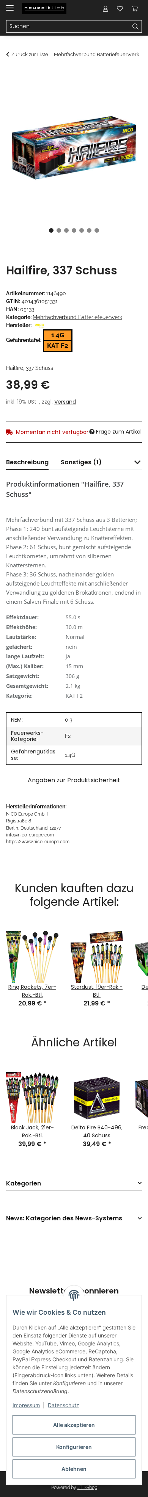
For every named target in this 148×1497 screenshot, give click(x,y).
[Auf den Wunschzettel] (126, 93)
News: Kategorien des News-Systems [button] (64, 1219)
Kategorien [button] (23, 1184)
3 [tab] (66, 230)
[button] (105, 8)
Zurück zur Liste (29, 54)
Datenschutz (63, 1405)
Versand (65, 402)
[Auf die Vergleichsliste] (106, 93)
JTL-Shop (87, 1487)
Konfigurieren (74, 1447)
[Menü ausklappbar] (10, 4)
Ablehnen (74, 1469)
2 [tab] (59, 230)
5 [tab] (81, 230)
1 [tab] (51, 230)
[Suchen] (135, 26)
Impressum (26, 1405)
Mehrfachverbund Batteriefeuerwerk (77, 317)
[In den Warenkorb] (12, 74)
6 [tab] (89, 230)
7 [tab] (96, 230)
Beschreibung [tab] (27, 462)
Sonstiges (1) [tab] (81, 462)
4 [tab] (74, 230)
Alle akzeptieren (74, 1425)
